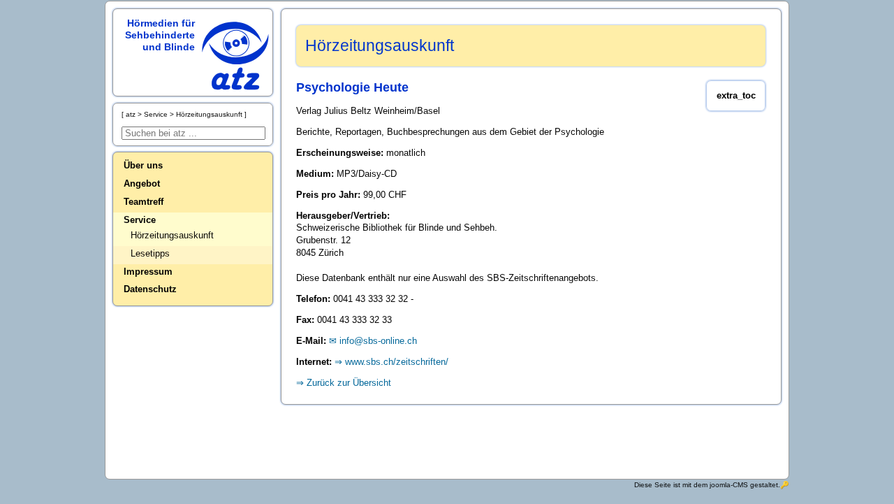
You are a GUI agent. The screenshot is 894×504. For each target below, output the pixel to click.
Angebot (142, 183)
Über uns (143, 165)
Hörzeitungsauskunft (172, 235)
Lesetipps (150, 253)
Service (140, 220)
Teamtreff (143, 201)
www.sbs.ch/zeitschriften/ (396, 362)
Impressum (148, 271)
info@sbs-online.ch (378, 341)
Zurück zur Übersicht (349, 382)
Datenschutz (150, 289)
